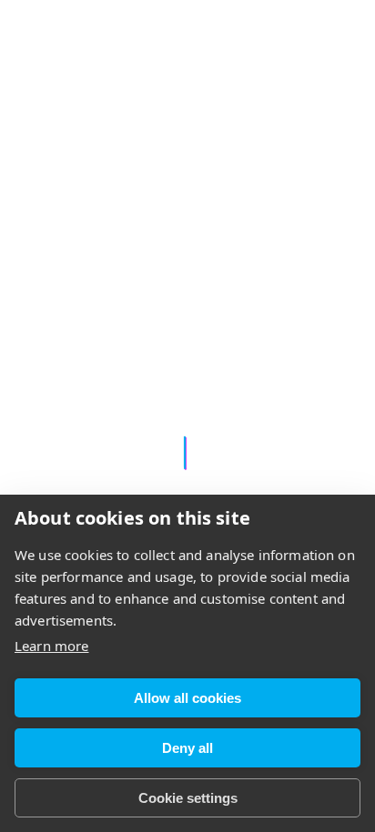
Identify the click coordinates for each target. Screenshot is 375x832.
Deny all (187, 748)
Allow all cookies (187, 698)
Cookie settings (188, 798)
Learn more (52, 646)
